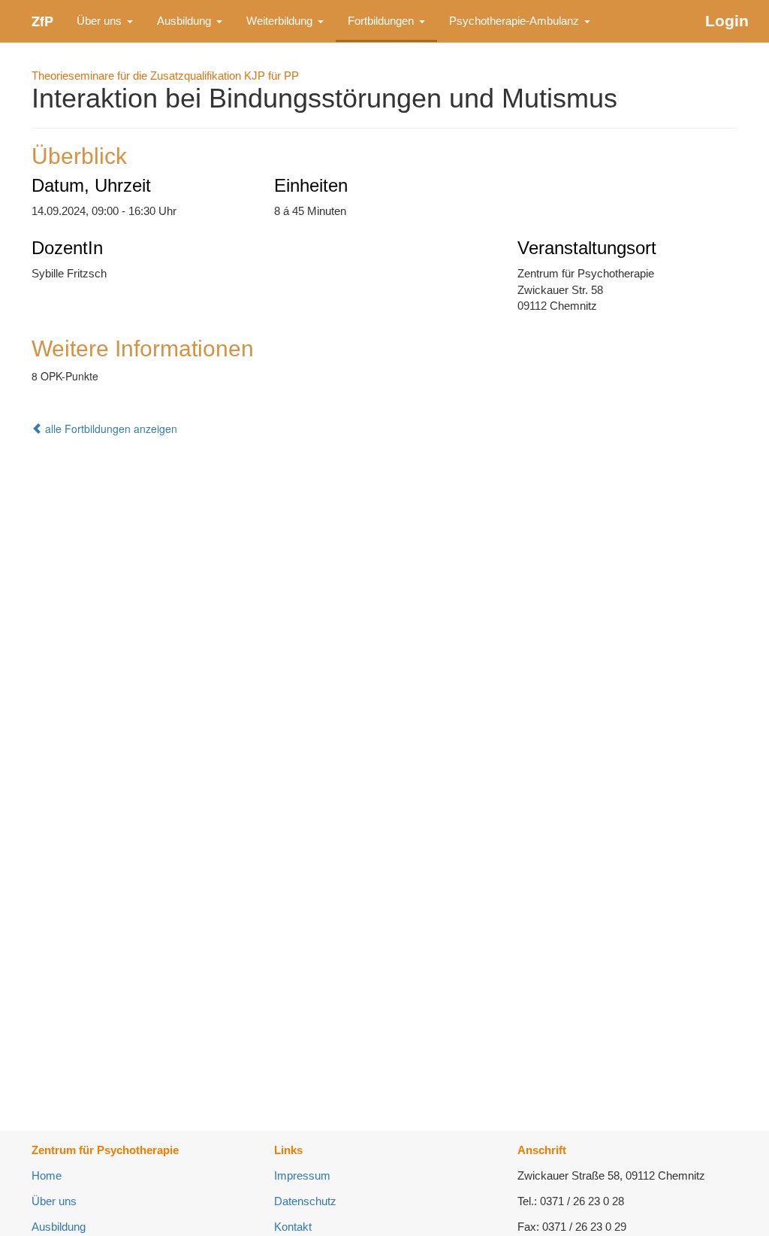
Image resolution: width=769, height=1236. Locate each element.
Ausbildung (185, 20)
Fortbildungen (382, 20)
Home (47, 1175)
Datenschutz (305, 1201)
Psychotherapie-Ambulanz (515, 20)
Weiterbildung (280, 20)
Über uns (101, 20)
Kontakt (293, 1226)
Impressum (302, 1175)
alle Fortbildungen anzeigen (109, 428)
